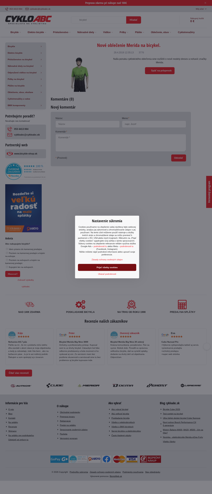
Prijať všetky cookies (107, 267)
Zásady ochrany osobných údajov (107, 259)
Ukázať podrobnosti (107, 274)
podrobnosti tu (100, 246)
